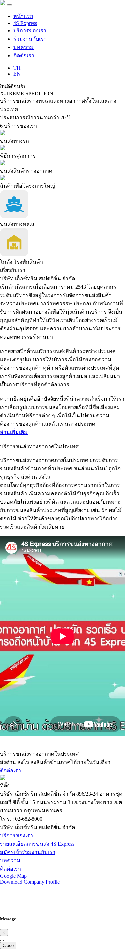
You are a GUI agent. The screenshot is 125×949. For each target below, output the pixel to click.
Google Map (13, 876)
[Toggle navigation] (9, 5)
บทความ (23, 47)
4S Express (25, 23)
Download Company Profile (30, 882)
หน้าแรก (23, 16)
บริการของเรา (29, 30)
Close (8, 945)
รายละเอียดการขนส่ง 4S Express (37, 844)
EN (17, 74)
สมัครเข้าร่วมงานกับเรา (27, 852)
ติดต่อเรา (23, 55)
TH (17, 68)
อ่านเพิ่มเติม (14, 432)
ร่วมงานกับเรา (30, 39)
